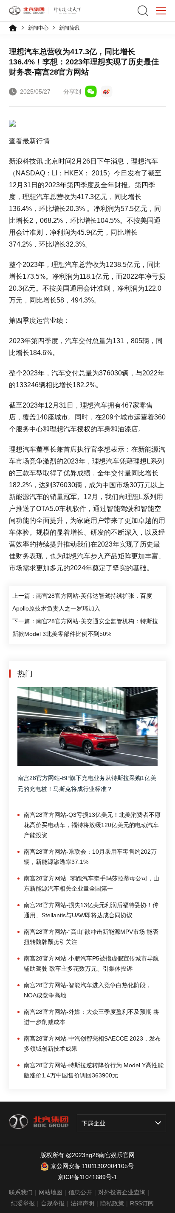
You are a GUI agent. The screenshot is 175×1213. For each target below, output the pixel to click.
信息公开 (80, 1192)
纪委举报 (23, 1203)
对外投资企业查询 (122, 1192)
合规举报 (53, 1203)
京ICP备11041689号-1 (87, 1177)
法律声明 (82, 1203)
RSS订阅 (142, 1203)
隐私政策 (112, 1203)
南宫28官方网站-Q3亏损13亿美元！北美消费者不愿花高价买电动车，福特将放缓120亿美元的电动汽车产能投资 (92, 824)
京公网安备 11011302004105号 (92, 1166)
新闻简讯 (69, 28)
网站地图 (50, 1192)
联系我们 (21, 1192)
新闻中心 (38, 28)
